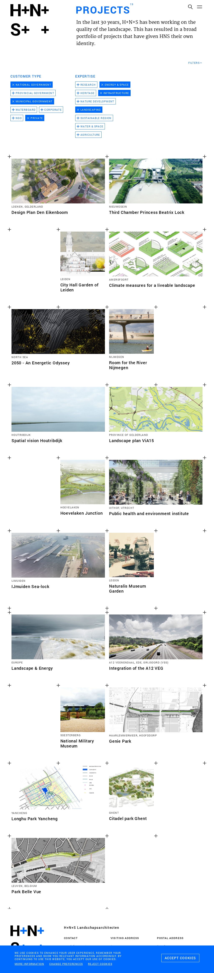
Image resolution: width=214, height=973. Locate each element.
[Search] (190, 7)
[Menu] (199, 7)
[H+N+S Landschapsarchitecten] (27, 939)
